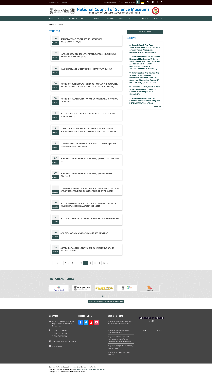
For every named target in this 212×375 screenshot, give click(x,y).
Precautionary (145, 32)
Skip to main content (110, 2)
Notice (51, 25)
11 (81, 263)
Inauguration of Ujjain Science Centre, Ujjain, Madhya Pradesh (119, 331)
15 (99, 263)
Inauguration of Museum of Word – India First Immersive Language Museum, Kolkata (120, 323)
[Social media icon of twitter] (86, 322)
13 (90, 263)
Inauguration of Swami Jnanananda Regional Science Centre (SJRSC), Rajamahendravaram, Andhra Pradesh (119, 339)
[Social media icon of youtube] (91, 322)
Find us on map (57, 346)
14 (95, 263)
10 (77, 263)
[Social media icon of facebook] (80, 322)
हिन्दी (158, 2)
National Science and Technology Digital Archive (106, 301)
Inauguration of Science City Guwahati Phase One (119, 354)
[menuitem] (51, 18)
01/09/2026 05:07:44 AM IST (58, 2)
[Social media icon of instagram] (96, 322)
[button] (62, 18)
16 (104, 263)
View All (157, 106)
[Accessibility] (138, 2)
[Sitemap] (148, 2)
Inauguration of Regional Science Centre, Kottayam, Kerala (120, 347)
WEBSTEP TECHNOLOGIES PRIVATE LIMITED (90, 369)
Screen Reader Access (127, 2)
